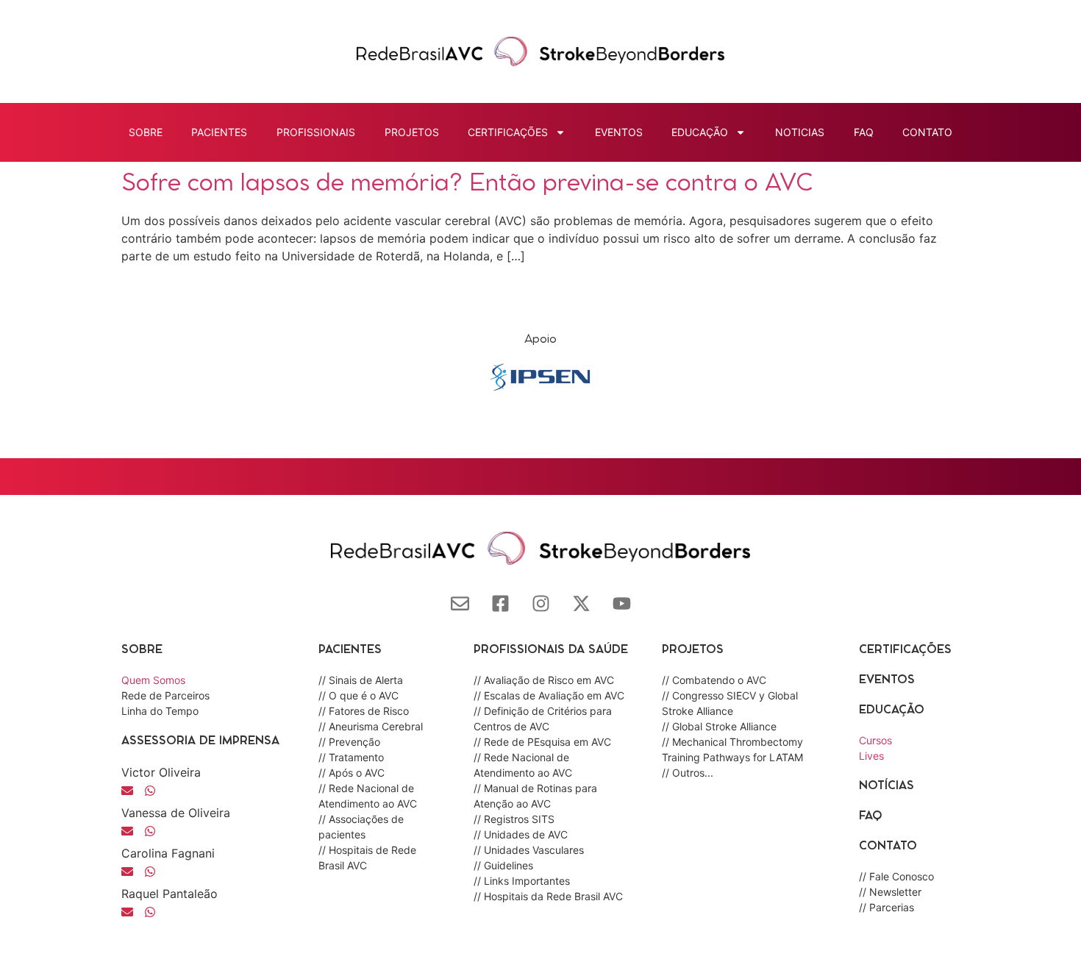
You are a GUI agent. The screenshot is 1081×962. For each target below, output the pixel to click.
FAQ (864, 132)
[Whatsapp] (150, 831)
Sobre (146, 132)
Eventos (619, 132)
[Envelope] (460, 603)
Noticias (799, 132)
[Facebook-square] (500, 603)
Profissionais (316, 132)
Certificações (905, 649)
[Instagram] (541, 603)
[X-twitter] (581, 603)
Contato (927, 132)
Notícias (886, 785)
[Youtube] (622, 603)
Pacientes (219, 132)
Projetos (412, 132)
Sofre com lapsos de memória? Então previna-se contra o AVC (467, 184)
